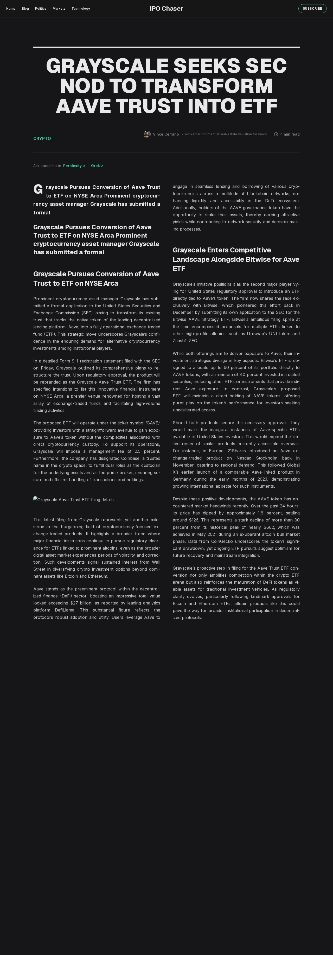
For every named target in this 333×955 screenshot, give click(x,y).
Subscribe (312, 8)
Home (11, 8)
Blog (25, 8)
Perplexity (72, 165)
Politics (40, 8)
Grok (95, 165)
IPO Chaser (166, 8)
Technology (81, 8)
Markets (59, 8)
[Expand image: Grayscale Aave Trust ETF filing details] (96, 500)
